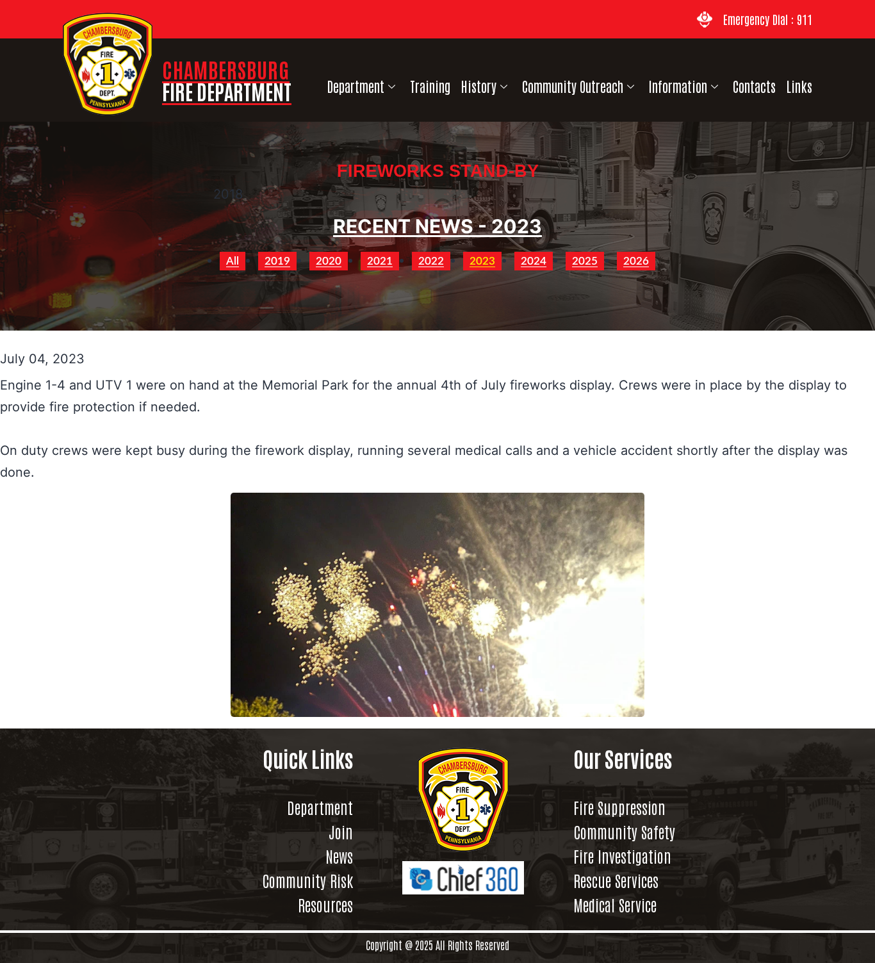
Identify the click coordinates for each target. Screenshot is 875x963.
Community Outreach (572, 86)
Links (799, 86)
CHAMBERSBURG (226, 80)
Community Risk (307, 880)
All (232, 261)
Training (430, 86)
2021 (380, 261)
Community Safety (624, 831)
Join (341, 831)
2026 (636, 261)
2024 (533, 261)
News (339, 856)
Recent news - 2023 (437, 226)
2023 (482, 261)
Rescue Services (615, 880)
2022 (431, 261)
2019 (277, 261)
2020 (328, 261)
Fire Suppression (619, 807)
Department (355, 86)
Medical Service (615, 904)
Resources (325, 904)
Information (678, 86)
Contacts (754, 86)
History (478, 86)
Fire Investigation (622, 856)
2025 (585, 261)
